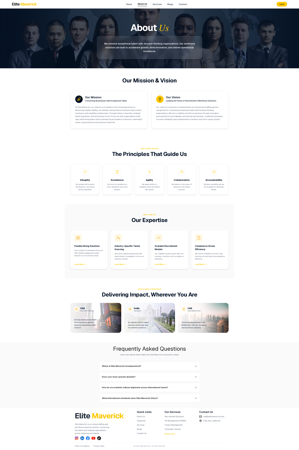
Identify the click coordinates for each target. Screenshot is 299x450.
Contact (183, 4)
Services (157, 4)
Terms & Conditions (82, 446)
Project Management (174, 425)
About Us (142, 4)
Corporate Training (173, 429)
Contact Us (141, 433)
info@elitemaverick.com (213, 416)
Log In (281, 4)
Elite (99, 416)
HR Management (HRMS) (175, 421)
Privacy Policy (99, 446)
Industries (141, 421)
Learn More (79, 264)
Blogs (170, 4)
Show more (171, 434)
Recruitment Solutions (174, 416)
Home (129, 4)
